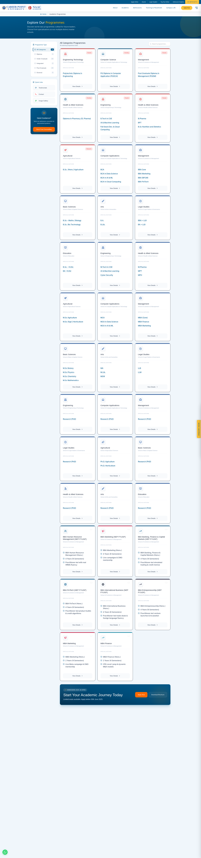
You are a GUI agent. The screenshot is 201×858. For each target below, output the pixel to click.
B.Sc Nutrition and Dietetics (149, 127)
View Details (76, 86)
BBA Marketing (144, 174)
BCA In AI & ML (106, 178)
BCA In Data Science (109, 174)
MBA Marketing (144, 326)
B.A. (102, 220)
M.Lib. (103, 372)
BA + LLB (141, 224)
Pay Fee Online (165, 2)
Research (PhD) (69, 419)
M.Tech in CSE (106, 267)
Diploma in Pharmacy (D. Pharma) (77, 118)
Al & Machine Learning (109, 123)
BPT (139, 123)
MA (101, 368)
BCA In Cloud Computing (110, 182)
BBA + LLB (142, 220)
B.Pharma (142, 118)
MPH (140, 275)
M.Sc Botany (68, 368)
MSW (102, 376)
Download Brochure (157, 694)
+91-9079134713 (192, 2)
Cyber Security (106, 275)
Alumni (144, 2)
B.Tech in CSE (106, 118)
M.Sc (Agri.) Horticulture (73, 322)
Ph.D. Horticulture (107, 466)
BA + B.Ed (67, 271)
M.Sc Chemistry (69, 376)
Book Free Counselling (44, 129)
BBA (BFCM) (143, 178)
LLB (139, 368)
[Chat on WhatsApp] (5, 852)
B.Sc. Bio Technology (72, 224)
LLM (139, 372)
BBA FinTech (143, 182)
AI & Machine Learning (109, 271)
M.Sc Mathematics (71, 380)
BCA (102, 169)
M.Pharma (142, 267)
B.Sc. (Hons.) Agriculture (73, 169)
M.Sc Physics (68, 372)
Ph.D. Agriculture (107, 462)
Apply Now (187, 8)
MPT (140, 271)
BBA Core (142, 169)
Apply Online (134, 2)
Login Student (153, 2)
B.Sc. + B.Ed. (68, 267)
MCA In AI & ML (106, 326)
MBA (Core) (143, 318)
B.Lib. (102, 224)
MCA (102, 318)
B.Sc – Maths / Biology (72, 220)
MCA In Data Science (109, 322)
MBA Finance (143, 322)
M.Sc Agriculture (70, 318)
